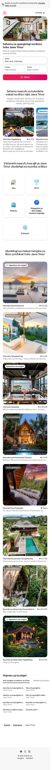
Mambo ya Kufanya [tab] (41, 680)
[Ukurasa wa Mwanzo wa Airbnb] (5, 12)
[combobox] (25, 61)
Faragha (20, 758)
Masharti (29, 758)
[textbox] (14, 69)
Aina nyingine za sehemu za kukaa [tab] (16, 680)
